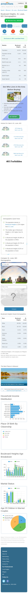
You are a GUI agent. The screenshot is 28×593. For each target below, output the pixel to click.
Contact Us (5, 564)
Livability (20, 3)
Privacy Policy (5, 561)
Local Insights (5, 569)
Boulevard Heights (10, 224)
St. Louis (14, 10)
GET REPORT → (14, 116)
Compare (14, 309)
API (3, 574)
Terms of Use (5, 559)
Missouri (8, 10)
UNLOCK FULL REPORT (15, 20)
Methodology (5, 556)
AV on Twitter (3, 581)
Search (2, 10)
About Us (4, 554)
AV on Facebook (7, 581)
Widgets (4, 572)
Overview (4, 26)
